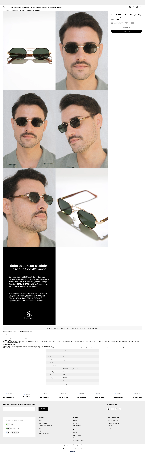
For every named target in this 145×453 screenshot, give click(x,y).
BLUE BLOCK (25, 7)
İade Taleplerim (77, 425)
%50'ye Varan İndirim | (72, 3)
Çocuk (109, 428)
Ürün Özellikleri (52, 328)
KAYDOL (43, 409)
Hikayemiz (41, 420)
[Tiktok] (120, 409)
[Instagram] (116, 409)
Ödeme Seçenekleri (78, 328)
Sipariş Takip (76, 437)
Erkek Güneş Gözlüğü (113, 423)
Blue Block (110, 425)
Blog (40, 428)
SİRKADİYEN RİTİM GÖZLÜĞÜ (39, 7)
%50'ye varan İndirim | (72, 0)
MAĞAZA (59, 7)
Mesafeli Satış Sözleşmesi (45, 425)
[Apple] (66, 448)
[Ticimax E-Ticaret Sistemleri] (72, 452)
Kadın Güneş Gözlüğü (113, 420)
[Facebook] (108, 409)
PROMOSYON (52, 7)
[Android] (78, 448)
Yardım (75, 432)
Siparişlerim (76, 423)
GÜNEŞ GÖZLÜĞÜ (16, 7)
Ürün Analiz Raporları (44, 433)
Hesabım (75, 420)
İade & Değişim (77, 435)
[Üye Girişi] (133, 7)
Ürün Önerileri (93, 328)
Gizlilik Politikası (43, 423)
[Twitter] (112, 409)
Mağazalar (41, 431)
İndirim (109, 431)
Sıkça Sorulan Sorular (78, 440)
